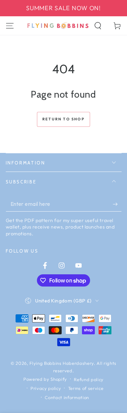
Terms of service (86, 388)
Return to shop (63, 119)
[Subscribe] (117, 204)
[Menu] (9, 25)
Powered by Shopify (45, 379)
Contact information (67, 397)
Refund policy (89, 379)
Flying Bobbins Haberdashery (61, 363)
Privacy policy (45, 388)
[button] (98, 25)
